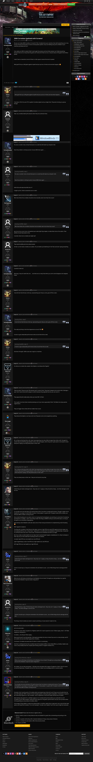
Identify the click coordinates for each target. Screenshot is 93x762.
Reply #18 (16, 508)
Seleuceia (7, 633)
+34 (7, 211)
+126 (8, 693)
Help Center (84, 736)
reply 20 (29, 657)
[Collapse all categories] (89, 40)
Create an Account (85, 740)
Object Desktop (5, 736)
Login (17, 27)
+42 (7, 502)
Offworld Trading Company (33, 746)
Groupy (4, 746)
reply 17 (25, 556)
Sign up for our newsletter (61, 753)
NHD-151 (7, 174)
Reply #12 (16, 363)
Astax (7, 559)
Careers (57, 741)
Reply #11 (16, 339)
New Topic (65, 24)
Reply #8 (16, 265)
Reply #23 (16, 652)
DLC (45, 4)
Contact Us (58, 748)
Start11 (4, 740)
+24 (7, 567)
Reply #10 (16, 314)
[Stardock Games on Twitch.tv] (82, 76)
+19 (7, 257)
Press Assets (58, 745)
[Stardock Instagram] (84, 76)
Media (56, 4)
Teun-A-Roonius (7, 583)
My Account (84, 738)
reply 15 (26, 467)
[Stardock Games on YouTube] (80, 76)
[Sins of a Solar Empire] (46, 13)
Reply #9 (16, 290)
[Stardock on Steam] (86, 76)
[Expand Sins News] (73, 51)
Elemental (30, 738)
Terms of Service (46, 759)
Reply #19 (16, 551)
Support (31, 1)
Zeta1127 (7, 371)
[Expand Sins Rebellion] (73, 56)
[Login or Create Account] (85, 1)
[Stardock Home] (4, 1)
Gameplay (32, 4)
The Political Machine (32, 745)
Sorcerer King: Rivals (32, 750)
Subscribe (87, 753)
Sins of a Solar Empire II (32, 741)
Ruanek (8, 119)
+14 (7, 525)
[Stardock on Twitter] (75, 76)
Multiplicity (5, 745)
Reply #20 (16, 575)
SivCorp (8, 494)
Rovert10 (7, 249)
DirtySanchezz (8, 685)
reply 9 (24, 319)
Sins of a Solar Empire (11, 35)
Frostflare (8, 516)
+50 (7, 427)
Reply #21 (16, 599)
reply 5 (25, 224)
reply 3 (25, 171)
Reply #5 (16, 195)
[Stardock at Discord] (79, 79)
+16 (7, 102)
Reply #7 (16, 241)
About (57, 736)
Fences (4, 741)
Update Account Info (85, 745)
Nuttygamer (7, 203)
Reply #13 (16, 387)
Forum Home (7, 27)
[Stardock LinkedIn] (83, 79)
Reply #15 (16, 437)
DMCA (51, 759)
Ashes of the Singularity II (33, 736)
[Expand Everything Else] (72, 70)
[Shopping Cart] (87, 1)
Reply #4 (16, 166)
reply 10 (26, 344)
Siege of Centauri (31, 748)
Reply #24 (16, 676)
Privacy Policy (39, 759)
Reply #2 (16, 111)
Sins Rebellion (19, 35)
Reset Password (84, 743)
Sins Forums (29, 40)
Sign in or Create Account (22, 725)
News (23, 1)
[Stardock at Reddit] (76, 79)
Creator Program (59, 746)
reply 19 (24, 604)
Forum (50, 4)
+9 (7, 379)
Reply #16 (16, 462)
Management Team (59, 740)
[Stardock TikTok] (81, 79)
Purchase (71, 4)
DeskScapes (5, 743)
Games (13, 1)
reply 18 (26, 682)
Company (58, 734)
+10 (7, 51)
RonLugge (8, 421)
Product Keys (84, 741)
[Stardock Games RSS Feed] (85, 79)
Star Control (30, 743)
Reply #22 (16, 625)
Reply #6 (16, 219)
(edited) (38, 86)
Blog (27, 1)
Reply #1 (16, 86)
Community (18, 1)
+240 (8, 641)
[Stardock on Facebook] (77, 76)
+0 (7, 127)
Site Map (54, 759)
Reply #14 (16, 413)
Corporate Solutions (6, 738)
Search (13, 27)
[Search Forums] (89, 1)
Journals (39, 4)
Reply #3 (16, 142)
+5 (7, 182)
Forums (57, 750)
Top (68, 86)
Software (8, 1)
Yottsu (8, 94)
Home (4, 35)
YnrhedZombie (8, 45)
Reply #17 (16, 486)
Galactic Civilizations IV (32, 740)
